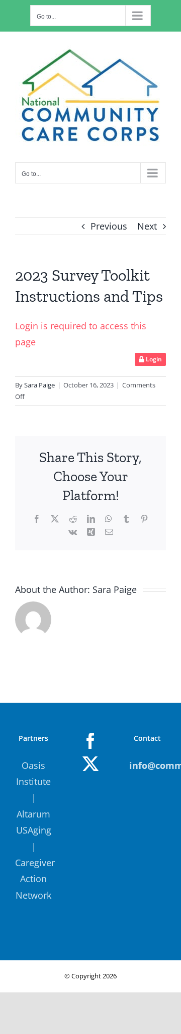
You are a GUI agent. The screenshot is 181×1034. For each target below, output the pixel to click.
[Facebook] (90, 741)
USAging (33, 830)
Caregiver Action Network (35, 879)
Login (153, 359)
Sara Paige (39, 384)
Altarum (33, 814)
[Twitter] (90, 764)
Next (147, 226)
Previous (108, 226)
